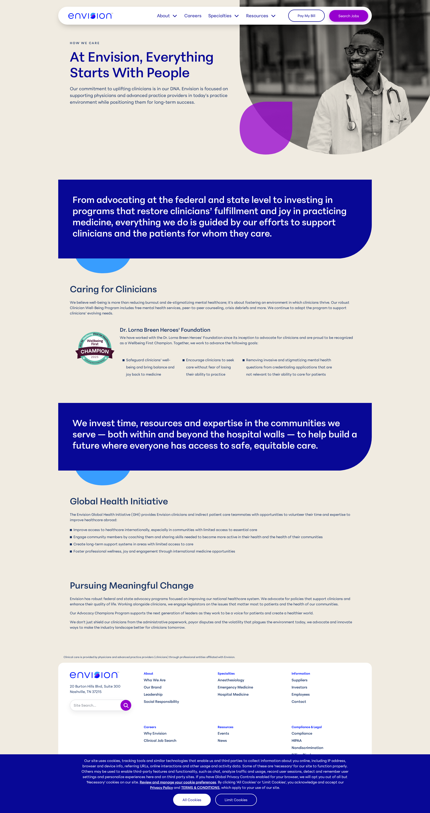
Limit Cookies (236, 800)
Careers (193, 15)
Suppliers (299, 680)
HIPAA (297, 740)
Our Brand (152, 687)
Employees (301, 694)
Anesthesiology (231, 680)
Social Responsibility (161, 701)
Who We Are (155, 680)
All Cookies (192, 800)
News (222, 740)
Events (223, 733)
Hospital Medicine (233, 694)
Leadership (153, 694)
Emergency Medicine (235, 687)
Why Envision (155, 733)
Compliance (302, 733)
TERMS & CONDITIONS (200, 787)
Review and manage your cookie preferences (178, 782)
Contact (299, 701)
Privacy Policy (161, 787)
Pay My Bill (306, 15)
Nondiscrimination (307, 747)
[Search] (125, 705)
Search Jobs (348, 16)
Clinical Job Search (160, 740)
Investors (299, 687)
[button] (170, 15)
